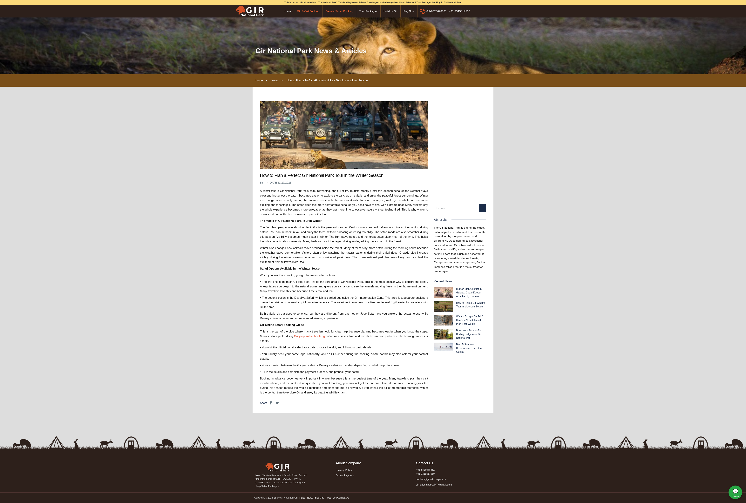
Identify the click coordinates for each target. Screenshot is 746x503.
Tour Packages (368, 11)
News (274, 80)
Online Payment (345, 475)
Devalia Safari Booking (339, 11)
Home (287, 11)
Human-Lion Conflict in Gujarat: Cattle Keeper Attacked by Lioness (469, 292)
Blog (303, 497)
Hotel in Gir (390, 11)
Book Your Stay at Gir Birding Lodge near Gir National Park (468, 334)
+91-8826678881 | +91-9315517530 (447, 11)
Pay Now (409, 11)
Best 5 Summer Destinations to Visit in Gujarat (469, 348)
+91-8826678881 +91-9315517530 (425, 471)
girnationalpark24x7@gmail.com (434, 484)
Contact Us (343, 497)
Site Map (319, 497)
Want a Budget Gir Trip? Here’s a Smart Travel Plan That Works (469, 320)
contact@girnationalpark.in (431, 479)
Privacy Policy (344, 470)
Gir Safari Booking (308, 11)
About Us (331, 497)
